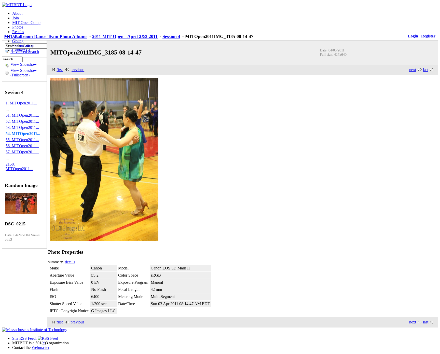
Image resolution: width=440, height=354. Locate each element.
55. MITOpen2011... (22, 140)
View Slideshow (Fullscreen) (23, 72)
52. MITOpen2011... (22, 121)
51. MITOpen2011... (22, 115)
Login (413, 36)
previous (77, 69)
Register (428, 36)
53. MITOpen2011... (22, 127)
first (60, 69)
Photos (17, 27)
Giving (17, 41)
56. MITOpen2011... (22, 146)
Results (18, 32)
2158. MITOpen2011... (19, 166)
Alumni (18, 36)
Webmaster (40, 347)
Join (15, 18)
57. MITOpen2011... (22, 152)
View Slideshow (23, 64)
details (70, 262)
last (425, 69)
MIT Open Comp (26, 22)
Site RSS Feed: (25, 338)
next (412, 69)
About (17, 13)
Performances (23, 45)
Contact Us (21, 50)
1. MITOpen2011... (21, 103)
